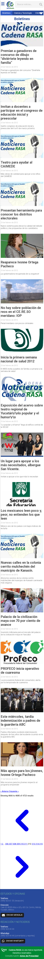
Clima (37, 13)
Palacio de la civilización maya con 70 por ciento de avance (20, 621)
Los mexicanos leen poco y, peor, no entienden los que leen (21, 515)
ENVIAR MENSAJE (14, 915)
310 (22, 844)
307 (11, 844)
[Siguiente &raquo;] (22, 888)
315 (41, 844)
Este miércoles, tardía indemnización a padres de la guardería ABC (20, 721)
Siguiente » (14, 791)
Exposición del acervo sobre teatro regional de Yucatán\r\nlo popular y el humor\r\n (22, 411)
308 (15, 844)
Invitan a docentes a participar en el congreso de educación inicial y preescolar (22, 112)
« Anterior (4, 791)
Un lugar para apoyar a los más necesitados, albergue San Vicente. (21, 465)
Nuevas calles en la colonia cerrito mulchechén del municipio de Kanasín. (21, 566)
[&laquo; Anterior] (22, 841)
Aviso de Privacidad (29, 956)
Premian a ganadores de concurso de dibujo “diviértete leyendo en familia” (19, 57)
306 (7, 844)
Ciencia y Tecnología (23, 13)
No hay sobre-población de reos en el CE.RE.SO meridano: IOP (21, 312)
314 (37, 844)
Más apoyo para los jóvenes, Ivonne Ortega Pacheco (22, 773)
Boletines (6, 13)
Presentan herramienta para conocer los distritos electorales (21, 214)
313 (34, 844)
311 (26, 844)
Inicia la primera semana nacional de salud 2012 (19, 359)
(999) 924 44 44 (7, 929)
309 (18, 844)
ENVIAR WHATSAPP (15, 941)
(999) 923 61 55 (7, 901)
